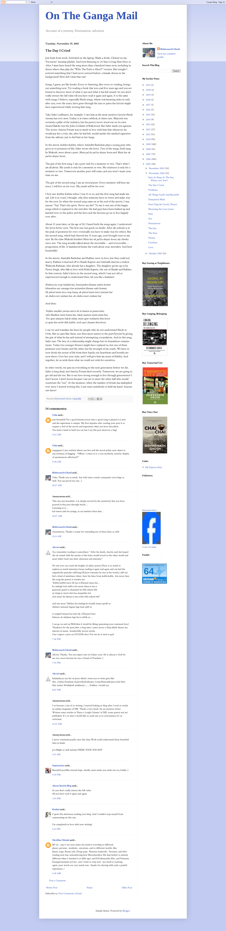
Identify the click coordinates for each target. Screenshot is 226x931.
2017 (148, 104)
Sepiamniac (58, 765)
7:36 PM (56, 639)
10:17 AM (57, 485)
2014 (148, 119)
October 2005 (156, 253)
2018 (148, 99)
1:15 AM (56, 754)
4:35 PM (56, 774)
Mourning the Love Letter (161, 209)
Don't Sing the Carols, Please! (162, 204)
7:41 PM (56, 662)
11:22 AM (57, 724)
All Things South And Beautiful (163, 194)
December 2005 (157, 168)
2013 (148, 124)
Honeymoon (154, 223)
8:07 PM (56, 690)
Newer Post (51, 887)
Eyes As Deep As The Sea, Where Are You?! (161, 179)
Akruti (56, 547)
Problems (153, 190)
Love (150, 247)
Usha (54, 415)
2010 (148, 139)
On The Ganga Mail (91, 15)
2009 (148, 144)
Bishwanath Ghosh (62, 472)
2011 (148, 134)
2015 (148, 114)
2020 (148, 90)
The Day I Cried (156, 185)
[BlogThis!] (92, 398)
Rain (150, 214)
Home (90, 887)
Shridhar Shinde (60, 840)
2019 (148, 94)
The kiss (152, 228)
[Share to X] (95, 398)
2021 (148, 85)
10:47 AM (57, 516)
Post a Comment (57, 880)
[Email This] (89, 398)
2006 (148, 159)
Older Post (127, 887)
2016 (148, 109)
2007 (148, 154)
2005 (148, 164)
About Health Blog (61, 785)
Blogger (126, 910)
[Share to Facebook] (98, 398)
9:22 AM (56, 434)
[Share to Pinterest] (101, 398)
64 (149, 571)
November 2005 (157, 173)
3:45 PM (56, 798)
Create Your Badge (149, 547)
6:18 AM (56, 873)
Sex (150, 218)
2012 (148, 129)
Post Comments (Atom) (70, 893)
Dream (151, 237)
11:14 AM (56, 536)
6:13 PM (56, 829)
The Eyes (152, 233)
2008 (148, 149)
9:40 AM (56, 461)
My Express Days (153, 467)
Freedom (152, 242)
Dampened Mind (156, 199)
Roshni (56, 809)
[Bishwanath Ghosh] (151, 543)
